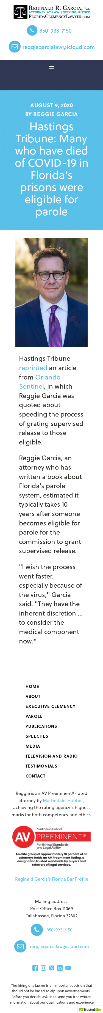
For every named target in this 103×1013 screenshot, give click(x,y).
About (33, 696)
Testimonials (41, 766)
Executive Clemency (51, 706)
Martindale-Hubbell (63, 800)
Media (33, 746)
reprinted (33, 367)
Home (32, 686)
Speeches (37, 736)
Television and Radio (52, 756)
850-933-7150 (55, 30)
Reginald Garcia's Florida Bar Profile (51, 879)
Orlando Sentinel (39, 381)
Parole (34, 716)
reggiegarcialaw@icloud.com (59, 47)
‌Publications (41, 726)
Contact (35, 776)
